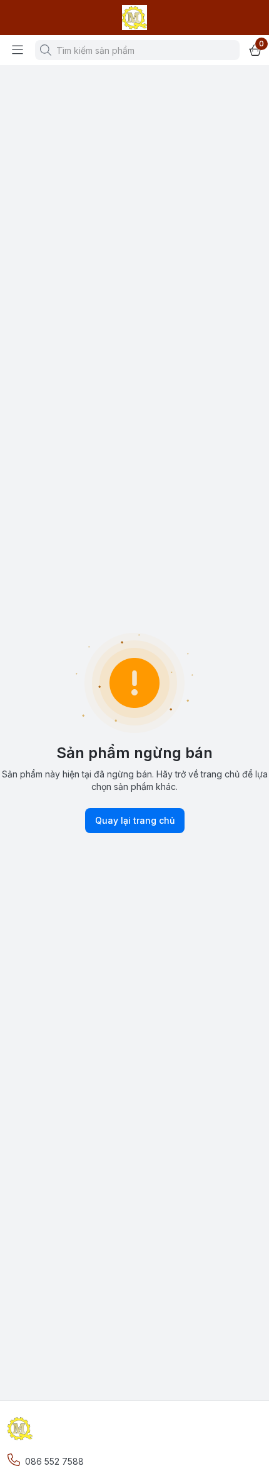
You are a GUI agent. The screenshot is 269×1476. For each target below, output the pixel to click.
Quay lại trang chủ (135, 820)
